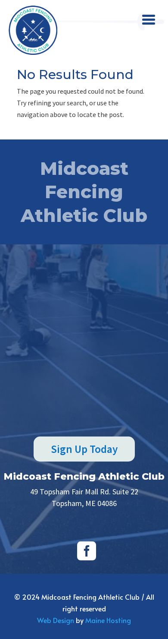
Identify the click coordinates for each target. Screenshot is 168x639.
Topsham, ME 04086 (84, 503)
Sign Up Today (84, 449)
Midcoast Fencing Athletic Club (84, 476)
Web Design (55, 620)
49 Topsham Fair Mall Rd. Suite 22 (84, 492)
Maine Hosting (108, 620)
